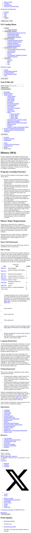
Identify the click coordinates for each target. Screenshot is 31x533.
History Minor (14, 115)
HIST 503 (3, 285)
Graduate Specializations (13, 46)
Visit (5, 15)
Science (9, 53)
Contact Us (4, 460)
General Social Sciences (13, 108)
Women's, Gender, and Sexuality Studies (17, 127)
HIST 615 (3, 274)
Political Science (11, 124)
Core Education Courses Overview (16, 49)
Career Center (7, 413)
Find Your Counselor (9, 444)
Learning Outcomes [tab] (9, 138)
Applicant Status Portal (10, 441)
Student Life (7, 429)
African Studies (11, 96)
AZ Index (6, 3)
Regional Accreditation (10, 445)
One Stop (6, 12)
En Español (7, 442)
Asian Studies (10, 99)
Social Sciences (8, 95)
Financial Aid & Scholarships (11, 418)
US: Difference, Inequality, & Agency (17, 55)
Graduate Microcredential (14, 44)
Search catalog (4, 85)
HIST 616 (3, 276)
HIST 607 (5, 279)
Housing (6, 421)
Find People (7, 507)
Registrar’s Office (8, 427)
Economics (10, 102)
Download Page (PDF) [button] (10, 526)
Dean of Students (8, 416)
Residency (6, 447)
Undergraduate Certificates (14, 37)
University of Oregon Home (11, 6)
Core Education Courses (10, 47)
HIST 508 (26, 327)
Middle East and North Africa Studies (17, 122)
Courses (7, 28)
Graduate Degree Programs (14, 41)
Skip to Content (8, 2)
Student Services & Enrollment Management (15, 430)
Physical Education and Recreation (13, 424)
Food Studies (10, 106)
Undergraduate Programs (11, 31)
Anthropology (11, 97)
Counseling (7, 414)
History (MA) (14, 116)
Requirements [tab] (7, 140)
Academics (7, 410)
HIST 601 (18, 398)
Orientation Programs (9, 426)
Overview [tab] (6, 137)
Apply (5, 13)
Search (6, 18)
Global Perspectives (12, 56)
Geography (10, 109)
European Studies (11, 105)
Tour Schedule (8, 438)
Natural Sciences (8, 93)
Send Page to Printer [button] (9, 521)
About (5, 505)
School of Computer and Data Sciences (14, 128)
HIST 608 (3, 282)
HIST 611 (3, 268)
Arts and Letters (11, 51)
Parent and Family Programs (11, 423)
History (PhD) (14, 118)
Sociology (10, 125)
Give (5, 16)
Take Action (7, 58)
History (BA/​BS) (15, 114)
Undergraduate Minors (13, 35)
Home (5, 143)
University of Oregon (7, 509)
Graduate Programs (9, 38)
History (9, 112)
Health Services (8, 420)
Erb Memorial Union (9, 417)
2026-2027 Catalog (6, 67)
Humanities (7, 92)
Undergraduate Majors (13, 34)
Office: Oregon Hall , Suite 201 (9, 456)
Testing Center (8, 432)
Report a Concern (8, 498)
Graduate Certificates (12, 43)
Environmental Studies (13, 103)
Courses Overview (12, 29)
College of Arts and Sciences (11, 144)
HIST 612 (3, 271)
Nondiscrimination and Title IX (12, 499)
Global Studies (11, 111)
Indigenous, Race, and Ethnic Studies (17, 119)
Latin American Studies (13, 121)
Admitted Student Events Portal (12, 439)
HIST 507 (3, 278)
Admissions (7, 411)
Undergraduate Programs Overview (16, 32)
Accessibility (7, 501)
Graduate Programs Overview (15, 40)
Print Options (4, 134)
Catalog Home (8, 5)
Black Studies (10, 100)
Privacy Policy (8, 502)
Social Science (11, 52)
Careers (6, 504)
